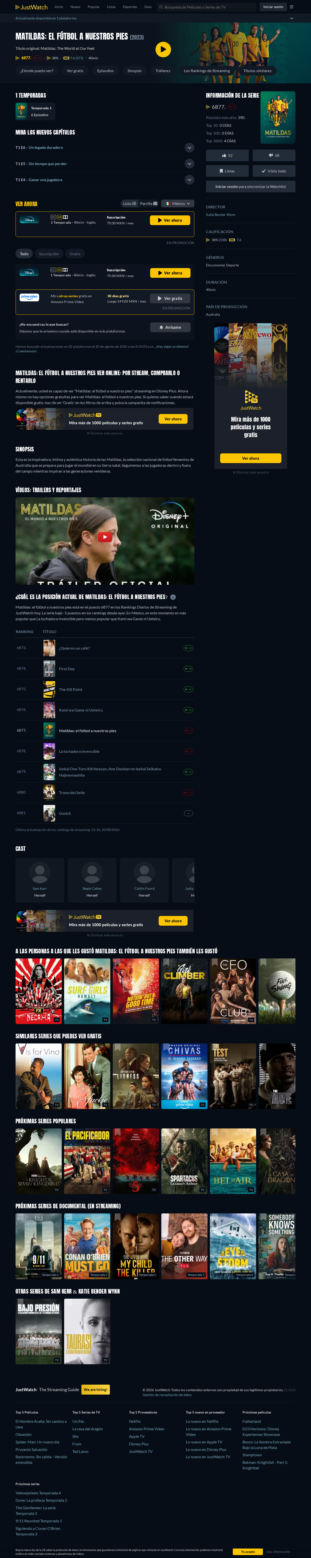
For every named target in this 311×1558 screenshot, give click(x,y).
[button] (37, 111)
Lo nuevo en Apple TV (204, 1441)
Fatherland (251, 1421)
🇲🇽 (175, 203)
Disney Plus (139, 1443)
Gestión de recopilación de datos (167, 1395)
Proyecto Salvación (31, 1449)
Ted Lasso (80, 1451)
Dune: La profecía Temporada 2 (41, 1500)
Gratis (75, 253)
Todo (24, 253)
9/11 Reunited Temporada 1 (39, 1520)
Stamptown (252, 1454)
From (76, 1443)
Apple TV (137, 1436)
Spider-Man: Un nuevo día (37, 1441)
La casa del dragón (87, 1428)
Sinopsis (135, 70)
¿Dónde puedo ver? (36, 70)
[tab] (105, 148)
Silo (75, 1436)
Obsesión (24, 1434)
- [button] (39, 147)
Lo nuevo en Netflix (202, 1421)
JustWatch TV (141, 1451)
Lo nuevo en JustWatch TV (208, 1456)
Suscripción (49, 253)
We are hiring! (95, 1389)
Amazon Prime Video (146, 1428)
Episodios (105, 70)
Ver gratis (75, 70)
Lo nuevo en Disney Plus (206, 1449)
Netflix (135, 1421)
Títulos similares (257, 70)
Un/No (78, 1421)
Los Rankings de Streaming (207, 70)
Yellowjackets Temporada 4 (38, 1492)
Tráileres (163, 70)
